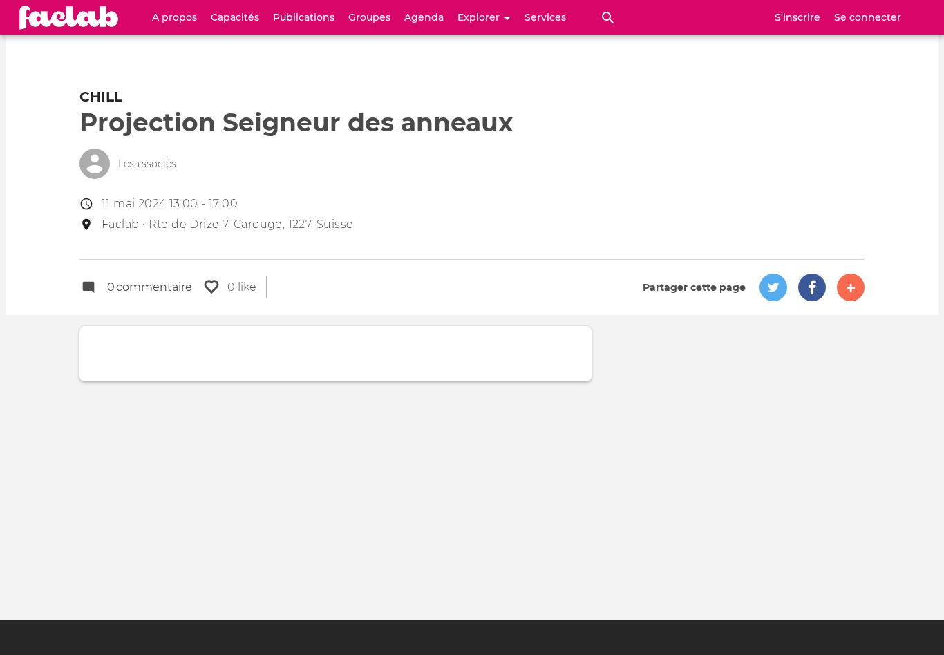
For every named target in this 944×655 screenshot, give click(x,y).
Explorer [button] (479, 17)
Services (545, 17)
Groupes (369, 17)
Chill (100, 96)
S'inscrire (797, 17)
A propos (174, 17)
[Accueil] (69, 17)
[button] (773, 287)
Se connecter (867, 17)
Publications (303, 17)
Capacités (235, 17)
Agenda (424, 17)
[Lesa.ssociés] (94, 164)
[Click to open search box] (608, 17)
